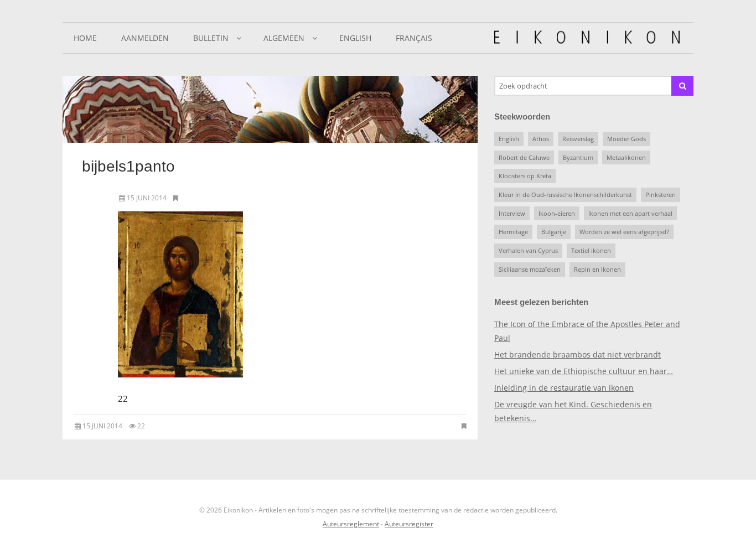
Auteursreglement (351, 524)
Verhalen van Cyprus (528, 250)
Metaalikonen (626, 157)
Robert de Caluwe (524, 157)
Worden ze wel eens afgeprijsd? (624, 231)
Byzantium (578, 157)
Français (414, 38)
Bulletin (211, 38)
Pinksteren (660, 194)
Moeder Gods (626, 138)
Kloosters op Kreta (525, 176)
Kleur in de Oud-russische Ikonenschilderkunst (565, 194)
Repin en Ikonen (597, 269)
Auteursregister (409, 524)
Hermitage (513, 231)
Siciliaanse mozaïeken (530, 269)
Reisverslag (578, 138)
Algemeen (283, 38)
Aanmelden (145, 38)
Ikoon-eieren (556, 213)
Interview (512, 213)
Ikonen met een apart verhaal (630, 213)
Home (85, 38)
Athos (540, 138)
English (355, 38)
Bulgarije (553, 231)
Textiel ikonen (591, 250)
